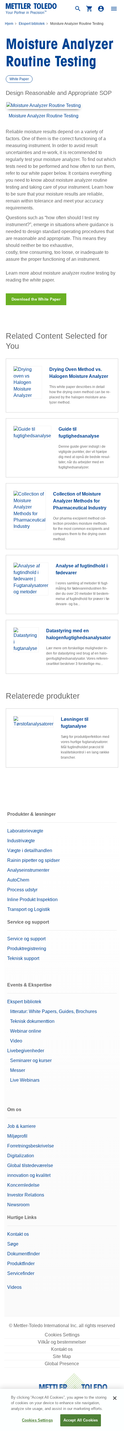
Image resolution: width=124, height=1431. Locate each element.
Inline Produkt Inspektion (32, 899)
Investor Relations (25, 1194)
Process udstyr (22, 889)
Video (16, 1040)
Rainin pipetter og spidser (33, 860)
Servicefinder (20, 1273)
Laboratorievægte (25, 830)
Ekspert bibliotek (32, 24)
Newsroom (18, 1204)
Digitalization (20, 1155)
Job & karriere (21, 1126)
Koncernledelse (23, 1185)
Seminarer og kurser (31, 1060)
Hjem (9, 24)
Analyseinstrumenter (28, 870)
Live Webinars (25, 1080)
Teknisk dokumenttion (32, 1021)
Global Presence (62, 1363)
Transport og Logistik (28, 909)
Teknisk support (23, 958)
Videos (14, 1287)
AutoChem (18, 879)
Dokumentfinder (23, 1253)
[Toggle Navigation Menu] (114, 8)
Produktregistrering (26, 948)
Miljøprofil (17, 1136)
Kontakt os (18, 1234)
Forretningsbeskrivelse (30, 1145)
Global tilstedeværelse (30, 1165)
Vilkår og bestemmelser (62, 1342)
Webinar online (25, 1031)
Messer (17, 1070)
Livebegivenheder (25, 1050)
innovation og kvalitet (28, 1175)
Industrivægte (21, 840)
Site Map (62, 1356)
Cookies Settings (62, 1334)
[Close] (114, 1398)
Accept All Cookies (80, 1420)
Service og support (26, 938)
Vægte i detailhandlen (29, 850)
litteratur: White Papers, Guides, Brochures (53, 1011)
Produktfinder (21, 1263)
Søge (12, 1243)
